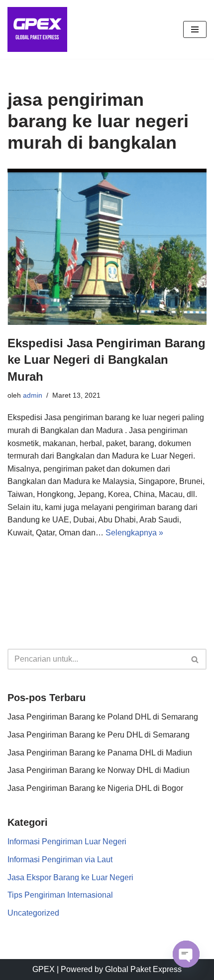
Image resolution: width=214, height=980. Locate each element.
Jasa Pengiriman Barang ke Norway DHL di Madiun (98, 770)
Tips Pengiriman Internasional (60, 895)
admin (32, 395)
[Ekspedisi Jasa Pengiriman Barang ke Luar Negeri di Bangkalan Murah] (107, 247)
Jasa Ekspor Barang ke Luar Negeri (70, 877)
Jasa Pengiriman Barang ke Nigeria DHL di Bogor (95, 788)
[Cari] (195, 659)
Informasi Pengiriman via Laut (59, 859)
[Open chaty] (186, 954)
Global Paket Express (143, 969)
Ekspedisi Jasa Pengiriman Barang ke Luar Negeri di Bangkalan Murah (106, 359)
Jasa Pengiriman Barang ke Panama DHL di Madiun (99, 752)
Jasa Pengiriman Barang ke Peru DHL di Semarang (98, 735)
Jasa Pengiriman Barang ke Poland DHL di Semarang (102, 717)
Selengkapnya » (134, 532)
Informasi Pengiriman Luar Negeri (66, 841)
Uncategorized (33, 913)
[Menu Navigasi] (195, 29)
